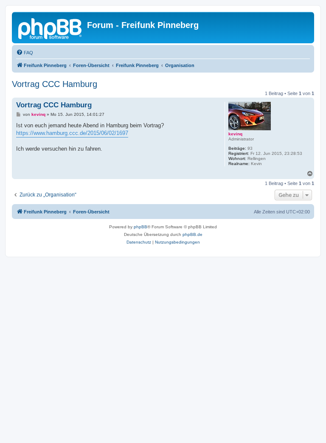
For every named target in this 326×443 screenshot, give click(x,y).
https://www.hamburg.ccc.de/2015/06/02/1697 (72, 133)
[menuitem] (24, 53)
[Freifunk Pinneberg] (50, 27)
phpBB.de (192, 234)
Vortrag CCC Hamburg (54, 84)
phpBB (140, 226)
